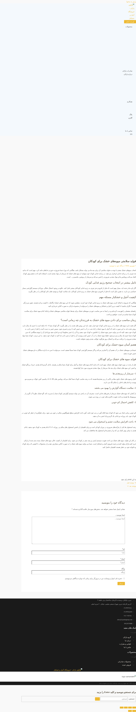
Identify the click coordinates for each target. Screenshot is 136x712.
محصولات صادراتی (124, 662)
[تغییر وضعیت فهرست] (76, 29)
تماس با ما (127, 647)
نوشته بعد (131, 486)
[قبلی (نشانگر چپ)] (134, 711)
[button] (68, 632)
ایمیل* (122, 559)
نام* (123, 549)
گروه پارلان (127, 637)
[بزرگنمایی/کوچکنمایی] (134, 707)
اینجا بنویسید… (120, 515)
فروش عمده (126, 665)
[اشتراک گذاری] (126, 707)
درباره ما (128, 641)
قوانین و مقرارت (125, 644)
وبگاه (123, 569)
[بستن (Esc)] (122, 707)
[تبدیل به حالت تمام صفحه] (130, 707)
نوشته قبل (131, 483)
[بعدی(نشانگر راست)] (130, 711)
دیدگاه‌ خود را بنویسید (116, 266)
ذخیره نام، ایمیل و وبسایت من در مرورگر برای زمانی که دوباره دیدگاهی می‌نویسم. (93, 578)
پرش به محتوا (131, 2)
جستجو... (131, 699)
